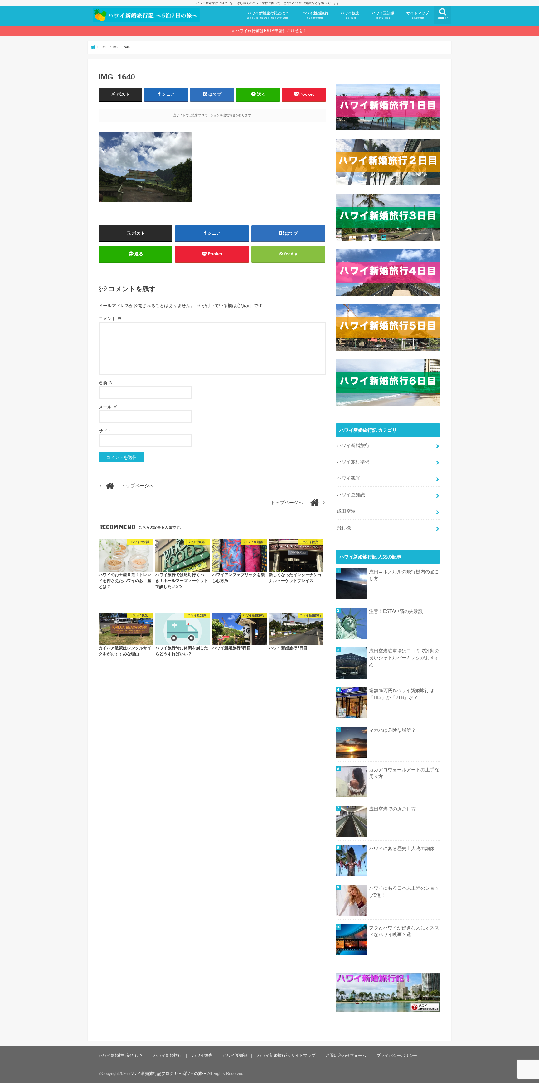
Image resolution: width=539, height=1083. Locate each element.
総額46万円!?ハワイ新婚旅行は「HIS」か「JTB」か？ (401, 694)
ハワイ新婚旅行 (315, 15)
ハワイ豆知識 (383, 15)
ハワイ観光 (350, 15)
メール (108, 406)
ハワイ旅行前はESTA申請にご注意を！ (271, 30)
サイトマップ (417, 15)
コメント (110, 318)
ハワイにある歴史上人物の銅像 (402, 848)
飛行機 (344, 527)
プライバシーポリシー (396, 1055)
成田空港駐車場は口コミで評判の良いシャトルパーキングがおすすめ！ (404, 657)
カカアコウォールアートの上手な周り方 (404, 773)
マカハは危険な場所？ (392, 730)
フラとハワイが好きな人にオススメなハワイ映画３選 (404, 931)
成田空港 (346, 511)
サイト (105, 430)
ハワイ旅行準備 (353, 461)
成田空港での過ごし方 (392, 808)
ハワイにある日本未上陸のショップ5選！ (404, 892)
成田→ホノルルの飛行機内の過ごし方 (404, 575)
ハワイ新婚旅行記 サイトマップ (286, 1055)
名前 (106, 382)
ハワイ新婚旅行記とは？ (268, 15)
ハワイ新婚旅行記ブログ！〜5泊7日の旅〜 (167, 1073)
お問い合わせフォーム (346, 1055)
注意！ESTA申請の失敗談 (396, 611)
